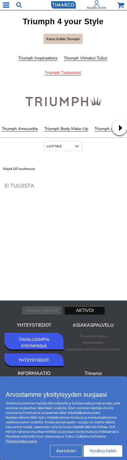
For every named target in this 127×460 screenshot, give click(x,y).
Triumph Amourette (20, 129)
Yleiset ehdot (93, 342)
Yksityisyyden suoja (21, 441)
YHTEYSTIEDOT (34, 360)
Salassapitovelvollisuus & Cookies (93, 349)
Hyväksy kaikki (102, 450)
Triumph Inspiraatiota (37, 58)
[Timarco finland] (63, 4)
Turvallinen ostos (93, 336)
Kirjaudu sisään (96, 7)
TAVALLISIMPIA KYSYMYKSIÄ (34, 343)
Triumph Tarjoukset (63, 72)
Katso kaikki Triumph (63, 39)
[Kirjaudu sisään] (97, 5)
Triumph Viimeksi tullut (85, 58)
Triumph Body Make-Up (66, 129)
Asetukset (66, 450)
